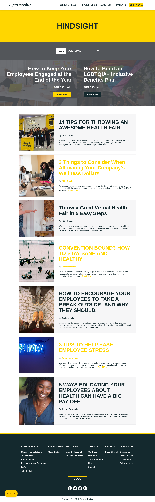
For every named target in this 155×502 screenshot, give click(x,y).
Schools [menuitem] (92, 467)
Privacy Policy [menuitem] (126, 463)
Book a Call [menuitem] (136, 5)
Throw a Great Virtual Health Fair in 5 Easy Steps (93, 210)
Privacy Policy (86, 499)
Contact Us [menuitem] (125, 452)
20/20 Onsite (67, 135)
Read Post (62, 94)
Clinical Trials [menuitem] (68, 5)
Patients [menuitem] (121, 5)
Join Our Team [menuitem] (126, 456)
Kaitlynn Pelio (68, 318)
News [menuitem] (90, 463)
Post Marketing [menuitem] (28, 459)
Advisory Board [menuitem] (95, 459)
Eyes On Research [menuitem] (73, 452)
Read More (103, 145)
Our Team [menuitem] (92, 456)
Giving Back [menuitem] (125, 459)
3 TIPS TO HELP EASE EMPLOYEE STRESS (86, 347)
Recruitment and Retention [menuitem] (33, 463)
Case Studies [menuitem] (89, 5)
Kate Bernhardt (69, 267)
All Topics (74, 51)
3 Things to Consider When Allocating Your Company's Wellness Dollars (92, 167)
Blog (77, 478)
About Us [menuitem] (105, 5)
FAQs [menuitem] (23, 467)
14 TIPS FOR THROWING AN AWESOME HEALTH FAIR (93, 124)
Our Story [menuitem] (92, 452)
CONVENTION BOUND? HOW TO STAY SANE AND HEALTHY (94, 253)
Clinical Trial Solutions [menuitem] (31, 452)
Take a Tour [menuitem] (26, 471)
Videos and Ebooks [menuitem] (74, 456)
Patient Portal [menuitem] (111, 452)
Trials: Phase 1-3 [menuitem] (28, 456)
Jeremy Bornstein (70, 358)
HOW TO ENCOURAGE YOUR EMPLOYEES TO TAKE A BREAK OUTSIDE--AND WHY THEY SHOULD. (94, 302)
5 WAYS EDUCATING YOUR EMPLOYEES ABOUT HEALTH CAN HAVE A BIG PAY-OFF (92, 393)
